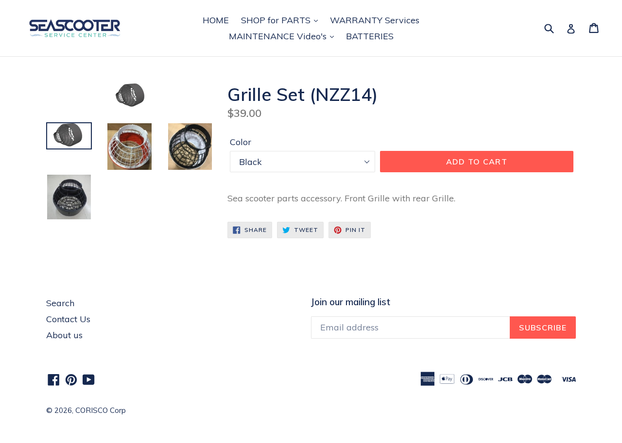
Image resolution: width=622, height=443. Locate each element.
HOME (216, 20)
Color (240, 142)
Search (60, 303)
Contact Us (68, 319)
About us (64, 335)
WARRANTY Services (374, 20)
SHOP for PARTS (277, 20)
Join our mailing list (350, 302)
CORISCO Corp (100, 410)
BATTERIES (370, 36)
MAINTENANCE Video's (279, 36)
